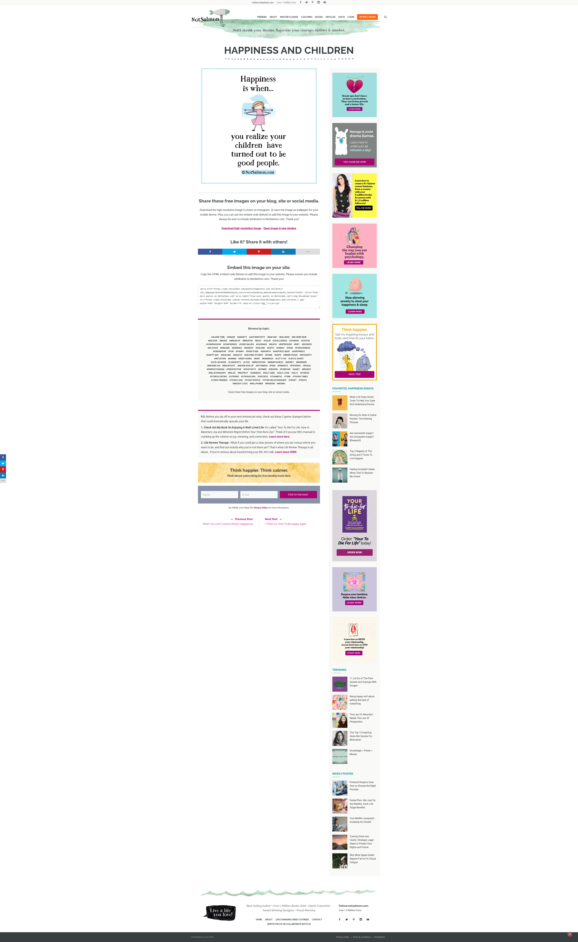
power (263, 369)
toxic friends (219, 380)
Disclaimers (379, 937)
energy (249, 348)
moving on (214, 365)
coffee (306, 340)
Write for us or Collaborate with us (289, 924)
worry (281, 383)
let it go (281, 358)
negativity (229, 365)
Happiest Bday (282, 351)
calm (267, 340)
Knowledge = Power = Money (361, 752)
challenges (280, 340)
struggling (248, 376)
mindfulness (276, 362)
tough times (301, 376)
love (247, 362)
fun (232, 351)
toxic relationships (275, 380)
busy (258, 340)
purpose (286, 369)
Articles (331, 17)
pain (273, 365)
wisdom (270, 383)
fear (290, 348)
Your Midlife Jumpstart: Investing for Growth (362, 820)
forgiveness (303, 348)
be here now (299, 337)
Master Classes (289, 17)
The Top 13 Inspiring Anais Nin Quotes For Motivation (361, 736)
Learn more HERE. (286, 452)
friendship (220, 351)
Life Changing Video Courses (292, 919)
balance (285, 337)
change (295, 340)
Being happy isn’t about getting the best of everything (362, 700)
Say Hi (341, 17)
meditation (259, 362)
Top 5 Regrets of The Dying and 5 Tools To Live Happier (361, 455)
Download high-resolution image (241, 228)
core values (247, 344)
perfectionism (216, 369)
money (290, 362)
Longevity (235, 362)
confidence (230, 344)
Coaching (306, 17)
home (269, 355)
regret (307, 369)
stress (305, 373)
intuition (220, 358)
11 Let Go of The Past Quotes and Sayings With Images (363, 682)
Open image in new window (279, 228)
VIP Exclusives (367, 17)
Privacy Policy (342, 937)
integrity (306, 355)
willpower (257, 383)
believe (213, 340)
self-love (283, 373)
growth (266, 351)
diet (297, 344)
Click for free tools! (298, 494)
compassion (214, 344)
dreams (225, 348)
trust (293, 380)
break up (235, 340)
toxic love (237, 380)
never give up (246, 365)
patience (296, 365)
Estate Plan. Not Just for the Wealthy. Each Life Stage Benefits (363, 804)
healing (226, 355)
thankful (276, 376)
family (280, 348)
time (288, 376)
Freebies (262, 17)
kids (257, 358)
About (273, 17)
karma (232, 358)
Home (259, 919)
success (263, 376)
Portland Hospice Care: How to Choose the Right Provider (363, 786)
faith (271, 348)
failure (261, 348)
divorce (307, 344)
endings (237, 348)
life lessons (219, 362)
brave (224, 340)
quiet (297, 369)
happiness (299, 351)
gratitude (252, 351)
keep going (246, 358)
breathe (248, 340)
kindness (268, 358)
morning (302, 362)
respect (243, 373)
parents (283, 365)
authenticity (257, 337)
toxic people (253, 380)
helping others (254, 355)
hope (278, 355)
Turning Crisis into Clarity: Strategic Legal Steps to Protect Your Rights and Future (362, 842)
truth (303, 380)
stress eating (219, 376)
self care (269, 373)
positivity (250, 369)
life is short (297, 358)
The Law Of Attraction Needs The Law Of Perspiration (361, 718)
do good (213, 348)
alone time (219, 337)
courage (262, 344)
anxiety (242, 337)
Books (319, 17)
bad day (273, 337)
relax (232, 373)
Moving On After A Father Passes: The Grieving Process (363, 419)
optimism (262, 365)
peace (307, 365)
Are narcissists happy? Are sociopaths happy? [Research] (362, 437)
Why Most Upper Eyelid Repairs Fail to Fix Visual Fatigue (363, 859)
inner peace (291, 355)
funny (240, 351)
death (273, 344)
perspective (234, 369)
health (238, 355)
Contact (317, 919)
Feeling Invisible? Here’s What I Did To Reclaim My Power (362, 473)
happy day (213, 355)
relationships (218, 373)
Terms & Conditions (362, 937)
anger (231, 337)
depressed (286, 344)
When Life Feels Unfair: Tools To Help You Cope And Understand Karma (362, 401)
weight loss (241, 383)
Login (351, 17)
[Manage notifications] (569, 934)
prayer (274, 369)
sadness (256, 373)
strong (234, 376)
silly (295, 373)
